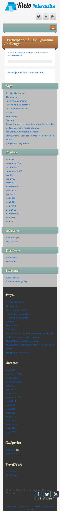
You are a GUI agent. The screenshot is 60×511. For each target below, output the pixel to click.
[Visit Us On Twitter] (46, 494)
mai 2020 (10, 159)
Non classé (17, 55)
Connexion (11, 257)
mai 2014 (10, 198)
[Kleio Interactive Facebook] (46, 17)
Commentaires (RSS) (16, 281)
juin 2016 (10, 175)
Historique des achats (17, 108)
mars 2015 (11, 182)
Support (10, 120)
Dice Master (12, 116)
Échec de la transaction (18, 104)
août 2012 (11, 210)
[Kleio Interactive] (30, 7)
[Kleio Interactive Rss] (53, 17)
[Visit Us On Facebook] (38, 494)
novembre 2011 (13, 213)
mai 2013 (10, 202)
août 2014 (11, 190)
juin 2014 (10, 194)
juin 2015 (10, 179)
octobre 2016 (12, 167)
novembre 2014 (14, 186)
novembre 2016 (14, 163)
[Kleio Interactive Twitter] (39, 17)
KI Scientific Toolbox (16, 93)
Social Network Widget (15, 506)
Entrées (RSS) (13, 277)
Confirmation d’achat (17, 101)
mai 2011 (10, 217)
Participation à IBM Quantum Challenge (28, 42)
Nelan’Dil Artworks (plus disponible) (23, 131)
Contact (10, 112)
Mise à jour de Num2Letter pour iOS (25, 72)
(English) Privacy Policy (17, 143)
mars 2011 (11, 221)
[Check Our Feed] (55, 494)
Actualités (11, 237)
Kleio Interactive (36, 52)
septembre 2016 (14, 171)
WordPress (11, 261)
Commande (12, 97)
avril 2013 (11, 206)
